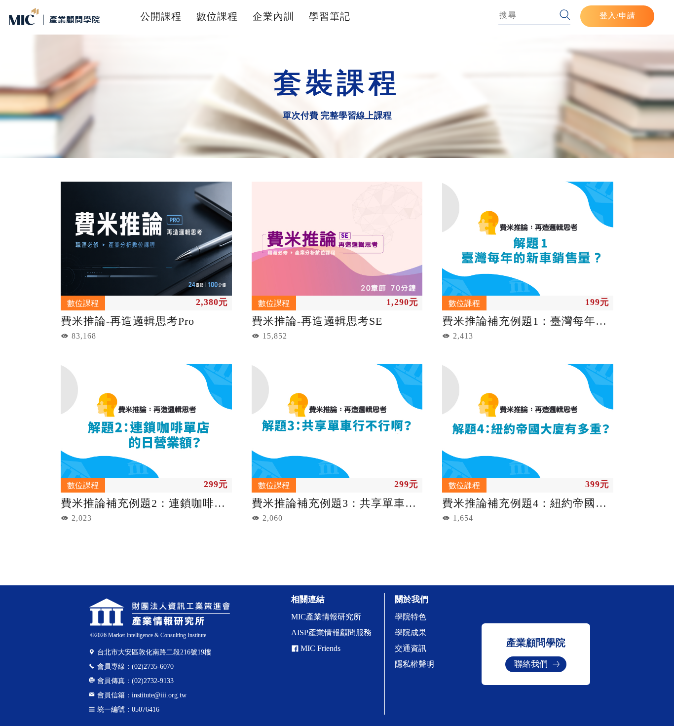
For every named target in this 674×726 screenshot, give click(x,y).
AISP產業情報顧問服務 (331, 632)
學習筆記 (329, 16)
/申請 (626, 15)
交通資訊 (410, 648)
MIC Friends (320, 648)
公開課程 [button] (161, 16)
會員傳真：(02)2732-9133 (135, 681)
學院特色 (410, 616)
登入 (607, 15)
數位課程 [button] (217, 16)
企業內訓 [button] (273, 16)
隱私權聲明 (414, 664)
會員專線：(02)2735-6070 (135, 666)
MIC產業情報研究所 (326, 616)
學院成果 (410, 632)
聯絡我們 (531, 664)
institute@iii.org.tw (142, 695)
